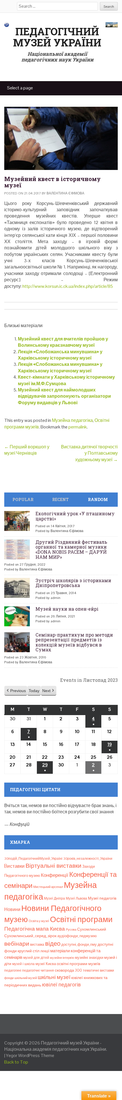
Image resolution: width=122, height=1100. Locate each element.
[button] (15, 691)
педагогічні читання (38, 970)
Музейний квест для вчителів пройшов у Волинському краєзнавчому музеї (63, 342)
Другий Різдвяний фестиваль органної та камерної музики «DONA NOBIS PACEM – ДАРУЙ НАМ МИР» (71, 549)
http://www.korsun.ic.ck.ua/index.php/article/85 (67, 286)
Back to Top (16, 1062)
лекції (44, 951)
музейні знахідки (89, 957)
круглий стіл (28, 950)
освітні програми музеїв (78, 963)
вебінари (16, 943)
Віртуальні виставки (53, 865)
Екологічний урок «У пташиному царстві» (75, 516)
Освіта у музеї (39, 921)
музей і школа (23, 964)
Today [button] (34, 690)
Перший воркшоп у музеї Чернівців (26, 450)
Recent (60, 499)
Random (98, 499)
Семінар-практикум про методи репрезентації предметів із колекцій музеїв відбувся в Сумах (74, 642)
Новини (12, 909)
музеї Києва (45, 963)
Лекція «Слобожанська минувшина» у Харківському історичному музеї (60, 355)
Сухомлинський (91, 929)
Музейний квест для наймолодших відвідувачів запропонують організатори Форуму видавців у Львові (64, 396)
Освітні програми (81, 919)
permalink (77, 427)
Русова (71, 929)
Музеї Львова (76, 898)
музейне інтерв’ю (62, 958)
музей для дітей (36, 958)
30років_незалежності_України (87, 858)
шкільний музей (25, 978)
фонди (9, 978)
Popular (22, 499)
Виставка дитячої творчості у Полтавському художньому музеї (89, 453)
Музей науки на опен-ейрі (66, 609)
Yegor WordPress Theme (30, 1055)
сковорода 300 (68, 970)
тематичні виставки (98, 970)
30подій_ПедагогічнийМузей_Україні (33, 858)
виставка (37, 944)
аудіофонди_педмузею (77, 935)
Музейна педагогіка (72, 420)
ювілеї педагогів (61, 984)
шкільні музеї (54, 977)
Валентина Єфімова (65, 193)
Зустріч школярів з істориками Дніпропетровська (73, 582)
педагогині (12, 970)
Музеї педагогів (102, 898)
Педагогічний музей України (57, 37)
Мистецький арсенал (48, 887)
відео (52, 943)
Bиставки (14, 866)
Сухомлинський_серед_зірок (30, 935)
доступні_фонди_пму (79, 944)
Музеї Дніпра (54, 898)
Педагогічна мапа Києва (34, 928)
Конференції (54, 875)
